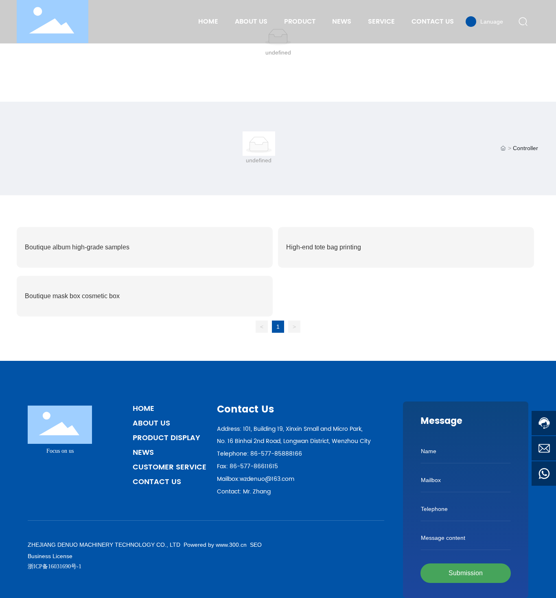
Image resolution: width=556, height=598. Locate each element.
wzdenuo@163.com (267, 479)
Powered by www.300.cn (214, 544)
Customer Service (169, 467)
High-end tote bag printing (323, 247)
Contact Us (157, 482)
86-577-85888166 (276, 453)
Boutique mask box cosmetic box (72, 295)
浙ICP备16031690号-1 (54, 566)
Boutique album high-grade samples (77, 247)
